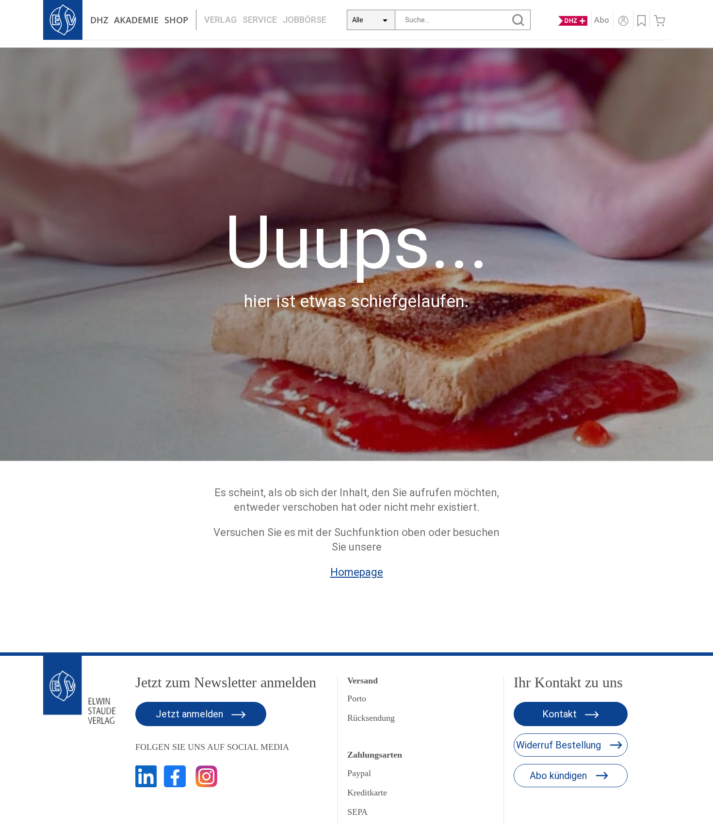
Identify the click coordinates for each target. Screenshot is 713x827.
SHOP (176, 20)
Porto (356, 698)
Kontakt (560, 714)
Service (260, 20)
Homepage (356, 572)
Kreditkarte (367, 792)
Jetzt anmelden (191, 714)
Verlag (220, 20)
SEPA (357, 812)
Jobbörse (304, 20)
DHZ (99, 20)
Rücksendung (371, 718)
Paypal (359, 773)
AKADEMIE (136, 20)
